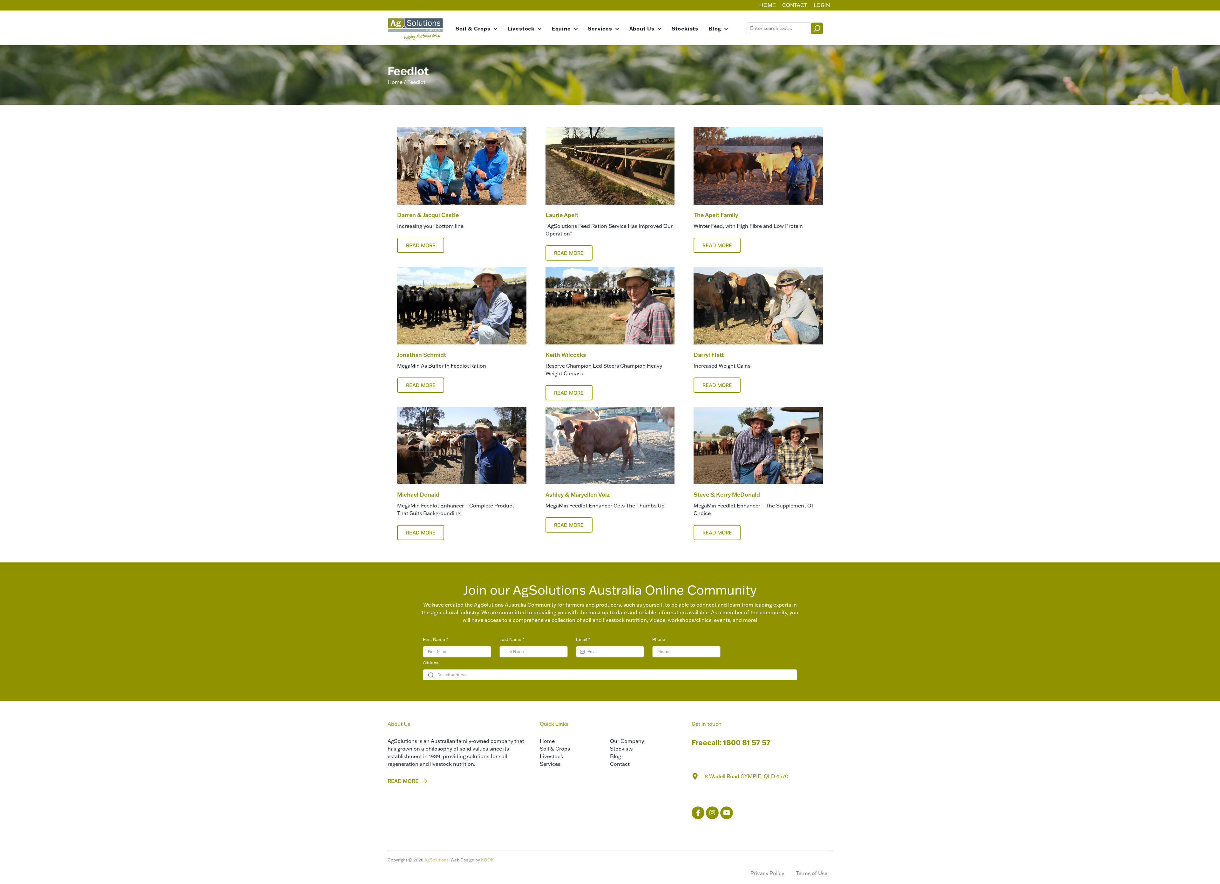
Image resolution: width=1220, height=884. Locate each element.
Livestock (521, 28)
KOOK (487, 859)
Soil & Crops (473, 28)
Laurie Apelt (562, 215)
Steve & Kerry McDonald (727, 494)
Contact (794, 5)
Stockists (685, 28)
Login (822, 5)
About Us (641, 28)
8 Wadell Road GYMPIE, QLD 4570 (746, 776)
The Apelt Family (716, 215)
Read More (421, 245)
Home (767, 5)
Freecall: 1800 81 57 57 (731, 742)
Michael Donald (418, 494)
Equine (561, 28)
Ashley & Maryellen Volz (578, 494)
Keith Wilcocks (566, 354)
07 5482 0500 (410, 5)
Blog (714, 28)
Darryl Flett (709, 354)
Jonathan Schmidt (421, 354)
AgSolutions (436, 859)
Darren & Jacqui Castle (428, 215)
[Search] (817, 28)
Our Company (627, 741)
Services (600, 28)
